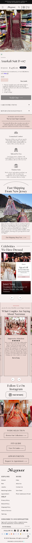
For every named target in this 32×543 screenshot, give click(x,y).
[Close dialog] (29, 263)
